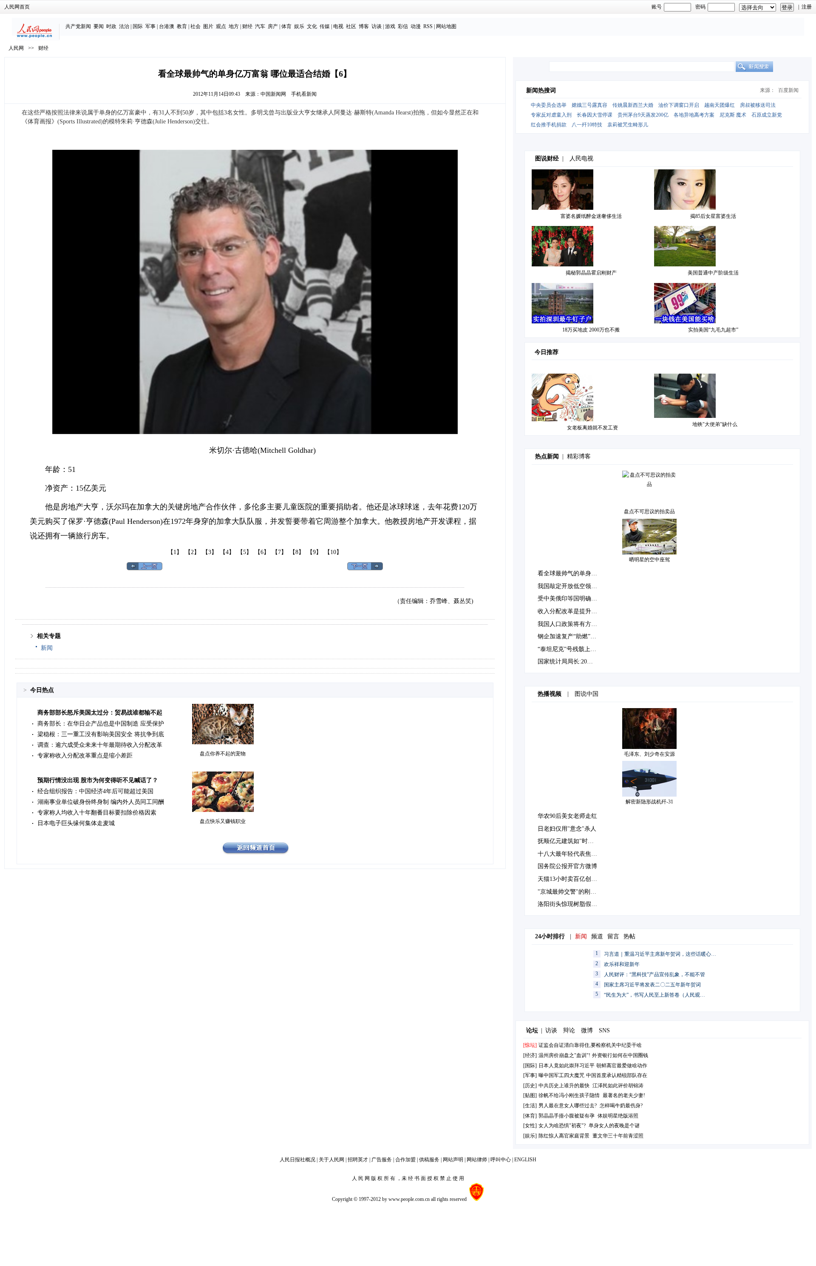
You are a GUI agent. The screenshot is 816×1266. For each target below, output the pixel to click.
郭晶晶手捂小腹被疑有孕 (566, 1116)
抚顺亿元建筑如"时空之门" (573, 841)
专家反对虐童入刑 (551, 115)
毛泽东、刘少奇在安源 (649, 754)
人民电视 (581, 158)
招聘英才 (358, 1160)
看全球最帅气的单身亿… (570, 573)
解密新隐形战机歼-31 (649, 802)
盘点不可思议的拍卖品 (649, 511)
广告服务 (381, 1160)
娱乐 (299, 26)
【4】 (227, 552)
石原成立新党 (766, 115)
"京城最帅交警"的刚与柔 (570, 892)
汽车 (260, 26)
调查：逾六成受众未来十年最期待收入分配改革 (99, 745)
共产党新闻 (78, 26)
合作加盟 (405, 1160)
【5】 (244, 552)
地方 (234, 26)
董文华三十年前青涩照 (617, 1136)
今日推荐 (546, 352)
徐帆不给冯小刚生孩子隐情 (569, 1095)
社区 (351, 26)
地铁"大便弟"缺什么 (714, 424)
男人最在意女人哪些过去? (567, 1106)
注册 (807, 7)
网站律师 (477, 1160)
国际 (138, 26)
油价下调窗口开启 (678, 105)
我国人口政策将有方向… (570, 624)
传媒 (325, 26)
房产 (273, 26)
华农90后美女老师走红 (567, 816)
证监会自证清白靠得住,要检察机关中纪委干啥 (590, 1045)
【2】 (192, 552)
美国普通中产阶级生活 (713, 273)
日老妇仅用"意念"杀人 (567, 829)
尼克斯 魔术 (733, 115)
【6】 (262, 552)
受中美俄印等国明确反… (570, 598)
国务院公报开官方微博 (567, 866)
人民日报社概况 (297, 1160)
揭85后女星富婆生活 (713, 216)
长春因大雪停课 (594, 115)
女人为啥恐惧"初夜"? (562, 1126)
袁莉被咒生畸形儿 (627, 125)
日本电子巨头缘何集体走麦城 (76, 823)
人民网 (16, 48)
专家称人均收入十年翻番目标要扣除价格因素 (96, 812)
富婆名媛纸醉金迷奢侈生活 (591, 216)
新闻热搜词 (541, 90)
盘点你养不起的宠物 (223, 754)
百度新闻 (788, 90)
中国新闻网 (273, 94)
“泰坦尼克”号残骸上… (567, 649)
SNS (604, 1030)
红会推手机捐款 (549, 125)
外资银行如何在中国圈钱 (620, 1055)
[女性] (530, 1126)
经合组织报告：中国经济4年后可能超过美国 (95, 791)
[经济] (530, 1055)
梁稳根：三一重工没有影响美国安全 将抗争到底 (100, 734)
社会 (195, 26)
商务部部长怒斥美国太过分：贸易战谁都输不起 (99, 712)
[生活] (530, 1106)
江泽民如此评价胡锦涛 (617, 1086)
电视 (338, 26)
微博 (587, 1030)
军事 (150, 26)
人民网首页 (17, 7)
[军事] (530, 1075)
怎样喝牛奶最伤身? (621, 1106)
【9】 (314, 552)
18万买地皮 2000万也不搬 (591, 330)
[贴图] (530, 1095)
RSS (428, 26)
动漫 (416, 26)
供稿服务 (429, 1160)
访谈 (376, 26)
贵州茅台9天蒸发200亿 (643, 115)
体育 (286, 26)
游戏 (390, 26)
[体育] (530, 1116)
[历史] (530, 1086)
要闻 (99, 26)
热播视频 (549, 694)
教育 (182, 26)
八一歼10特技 (587, 125)
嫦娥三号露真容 (589, 105)
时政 (111, 26)
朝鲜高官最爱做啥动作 (621, 1066)
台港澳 (166, 26)
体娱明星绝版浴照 (618, 1116)
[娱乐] (530, 1136)
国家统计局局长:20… (565, 661)
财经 (247, 26)
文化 (312, 26)
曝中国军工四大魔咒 (561, 1075)
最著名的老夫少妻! (624, 1095)
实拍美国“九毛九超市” (713, 330)
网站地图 (446, 26)
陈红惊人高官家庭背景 (563, 1136)
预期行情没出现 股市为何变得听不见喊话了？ (97, 780)
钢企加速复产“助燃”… (567, 636)
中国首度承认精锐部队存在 (616, 1075)
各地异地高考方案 (694, 115)
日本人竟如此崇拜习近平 (566, 1066)
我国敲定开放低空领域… (570, 586)
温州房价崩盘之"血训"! (564, 1055)
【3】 (209, 552)
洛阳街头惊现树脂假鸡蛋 (570, 904)
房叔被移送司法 (758, 105)
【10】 (333, 552)
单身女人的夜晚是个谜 (614, 1126)
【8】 (296, 552)
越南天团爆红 (719, 105)
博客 (364, 26)
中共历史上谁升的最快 (563, 1086)
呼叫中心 (500, 1160)
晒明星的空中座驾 (649, 560)
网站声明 (453, 1160)
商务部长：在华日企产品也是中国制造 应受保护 (100, 723)
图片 (208, 26)
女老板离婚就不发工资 (592, 428)
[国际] (530, 1066)
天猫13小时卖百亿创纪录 (570, 879)
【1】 (174, 552)
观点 (221, 26)
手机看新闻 (304, 94)
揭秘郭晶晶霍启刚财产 (591, 273)
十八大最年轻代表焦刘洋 (570, 854)
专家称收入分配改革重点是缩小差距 (85, 755)
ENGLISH (525, 1160)
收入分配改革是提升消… (570, 611)
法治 (124, 26)
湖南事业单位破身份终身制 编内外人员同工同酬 (100, 802)
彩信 (403, 26)
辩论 (569, 1030)
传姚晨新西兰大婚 (632, 105)
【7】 (279, 552)
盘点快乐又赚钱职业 (223, 821)
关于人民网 (331, 1160)
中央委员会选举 (549, 105)
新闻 (47, 648)
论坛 (532, 1030)
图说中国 (586, 694)
